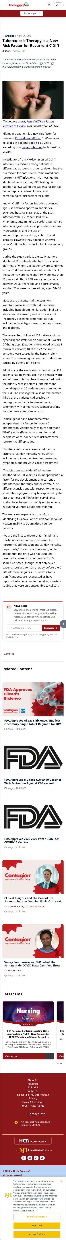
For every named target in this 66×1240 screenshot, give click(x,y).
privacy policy (11, 637)
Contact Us (33, 1091)
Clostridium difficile (28, 138)
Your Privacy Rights (33, 1105)
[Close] (61, 1181)
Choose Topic (29, 13)
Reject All (37, 1225)
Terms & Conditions (33, 1102)
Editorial (33, 1087)
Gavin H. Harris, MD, (18, 906)
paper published (32, 147)
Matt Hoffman (15, 970)
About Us (33, 1080)
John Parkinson (37, 906)
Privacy (33, 1098)
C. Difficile (9, 653)
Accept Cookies (37, 1234)
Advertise (33, 1083)
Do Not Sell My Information (33, 1094)
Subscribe (49, 627)
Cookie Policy (27, 1210)
